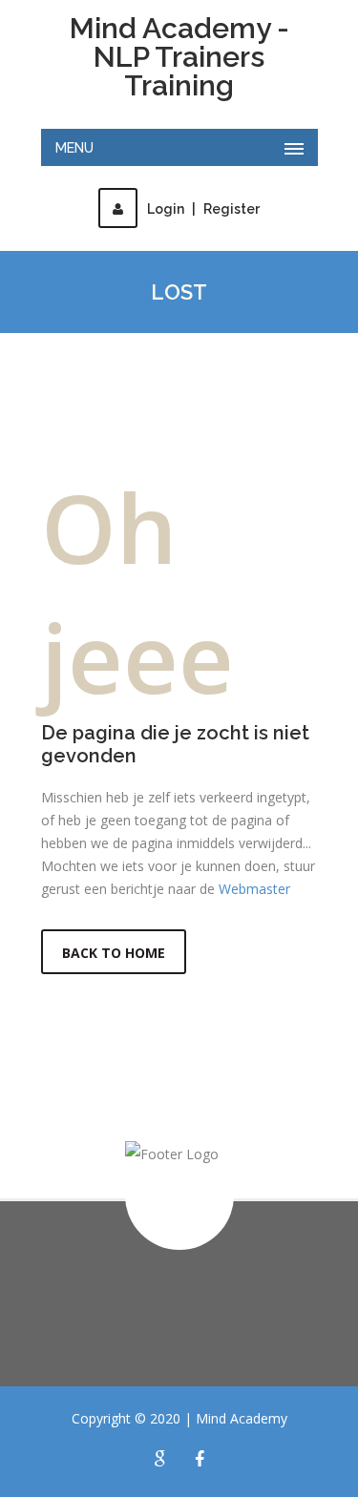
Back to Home (113, 953)
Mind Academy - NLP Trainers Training (179, 57)
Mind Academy (241, 1418)
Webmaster (254, 889)
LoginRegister (203, 209)
